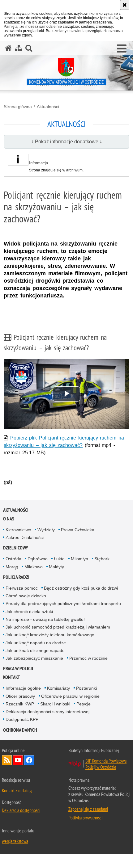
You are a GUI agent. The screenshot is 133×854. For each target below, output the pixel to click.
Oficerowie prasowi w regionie (70, 696)
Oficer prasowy (20, 696)
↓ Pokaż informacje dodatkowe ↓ (66, 141)
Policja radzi (16, 577)
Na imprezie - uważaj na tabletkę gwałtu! (45, 619)
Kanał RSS (7, 760)
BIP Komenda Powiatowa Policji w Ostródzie (106, 764)
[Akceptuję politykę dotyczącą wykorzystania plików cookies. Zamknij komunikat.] (124, 5)
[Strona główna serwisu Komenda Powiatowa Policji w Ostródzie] (8, 48)
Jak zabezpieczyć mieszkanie (34, 658)
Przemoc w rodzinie (88, 658)
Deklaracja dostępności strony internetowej (47, 711)
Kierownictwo (18, 529)
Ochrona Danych (20, 730)
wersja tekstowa (15, 841)
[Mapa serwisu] (18, 48)
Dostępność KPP (22, 719)
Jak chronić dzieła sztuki (29, 611)
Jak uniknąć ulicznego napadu (35, 650)
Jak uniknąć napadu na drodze (36, 642)
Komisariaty (58, 688)
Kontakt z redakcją (17, 790)
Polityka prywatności (85, 817)
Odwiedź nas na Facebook (29, 760)
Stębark (101, 558)
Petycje (83, 703)
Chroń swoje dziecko (26, 595)
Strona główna (18, 106)
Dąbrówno (38, 558)
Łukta (59, 558)
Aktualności (48, 106)
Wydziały (46, 529)
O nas (8, 518)
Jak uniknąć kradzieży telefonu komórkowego (50, 634)
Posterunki (86, 688)
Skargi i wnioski (55, 703)
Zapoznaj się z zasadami (88, 809)
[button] (122, 48)
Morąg (12, 566)
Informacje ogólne (23, 688)
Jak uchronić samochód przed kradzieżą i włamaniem (58, 627)
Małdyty (56, 566)
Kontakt (11, 677)
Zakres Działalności (25, 537)
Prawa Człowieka (77, 529)
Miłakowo (33, 566)
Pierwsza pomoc (22, 588)
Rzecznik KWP (20, 703)
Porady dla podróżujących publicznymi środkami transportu (63, 603)
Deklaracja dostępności (21, 810)
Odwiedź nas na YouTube (18, 760)
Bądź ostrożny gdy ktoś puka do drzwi (81, 588)
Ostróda (13, 558)
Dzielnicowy (15, 548)
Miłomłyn (79, 558)
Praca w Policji (18, 668)
